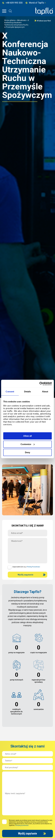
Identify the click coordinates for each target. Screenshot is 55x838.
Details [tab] (27, 391)
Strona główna (9, 20)
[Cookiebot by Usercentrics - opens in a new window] (39, 384)
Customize (26, 444)
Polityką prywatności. (22, 825)
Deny (27, 452)
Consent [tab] (10, 391)
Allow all (27, 436)
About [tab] (45, 391)
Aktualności (22, 20)
